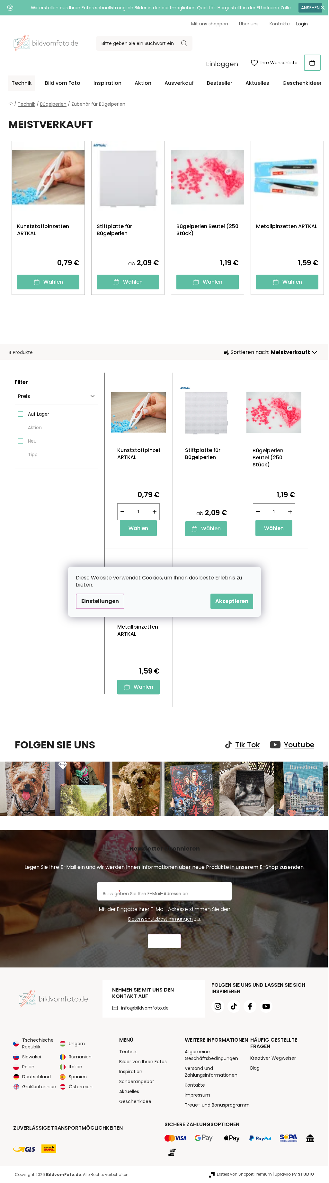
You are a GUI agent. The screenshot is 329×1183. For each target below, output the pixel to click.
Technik (128, 1051)
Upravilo (294, 1174)
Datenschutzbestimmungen (160, 919)
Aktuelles (129, 1091)
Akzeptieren (231, 601)
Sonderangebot (136, 1081)
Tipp (33, 454)
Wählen (53, 282)
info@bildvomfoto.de (145, 1008)
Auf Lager (38, 414)
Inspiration (130, 1071)
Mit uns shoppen (209, 24)
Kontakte (280, 24)
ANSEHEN (310, 7)
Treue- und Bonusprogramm (217, 1105)
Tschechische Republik (38, 1043)
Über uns (249, 24)
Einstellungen (100, 601)
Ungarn (77, 1043)
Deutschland (36, 1076)
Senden (164, 941)
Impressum (197, 1095)
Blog (255, 1068)
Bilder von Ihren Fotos (143, 1061)
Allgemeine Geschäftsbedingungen (211, 1055)
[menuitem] (21, 83)
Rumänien (80, 1057)
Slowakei (31, 1057)
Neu (32, 441)
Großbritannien (39, 1086)
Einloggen (222, 63)
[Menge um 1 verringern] (122, 512)
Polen (28, 1067)
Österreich (81, 1086)
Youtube (299, 745)
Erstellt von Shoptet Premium (244, 1174)
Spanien (78, 1076)
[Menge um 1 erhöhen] (154, 512)
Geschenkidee (135, 1101)
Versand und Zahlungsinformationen (211, 1071)
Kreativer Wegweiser (273, 1058)
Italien (75, 1067)
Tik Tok (247, 745)
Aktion (35, 427)
